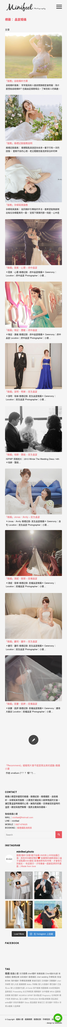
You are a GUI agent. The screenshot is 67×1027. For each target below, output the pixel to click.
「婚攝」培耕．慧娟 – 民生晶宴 (21, 454)
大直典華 (16, 1006)
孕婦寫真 (53, 977)
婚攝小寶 (14, 973)
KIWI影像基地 (54, 988)
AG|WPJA (23, 995)
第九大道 (14, 984)
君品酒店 (54, 998)
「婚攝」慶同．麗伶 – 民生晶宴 (21, 641)
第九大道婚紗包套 (17, 988)
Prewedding (17, 991)
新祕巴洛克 (36, 980)
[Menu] (57, 6)
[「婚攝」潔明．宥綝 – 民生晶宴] (33, 366)
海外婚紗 (15, 980)
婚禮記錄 (15, 976)
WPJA (52, 991)
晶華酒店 (8, 991)
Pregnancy (46, 995)
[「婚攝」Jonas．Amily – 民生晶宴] (33, 491)
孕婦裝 (35, 984)
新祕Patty (15, 998)
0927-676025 (21, 824)
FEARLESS (33, 998)
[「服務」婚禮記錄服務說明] (33, 118)
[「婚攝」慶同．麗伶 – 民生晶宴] (33, 616)
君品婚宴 (33, 1002)
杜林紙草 (55, 995)
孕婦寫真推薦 (25, 980)
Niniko (29, 984)
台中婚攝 (45, 991)
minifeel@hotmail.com (22, 817)
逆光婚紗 (49, 1002)
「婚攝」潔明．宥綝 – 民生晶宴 (21, 391)
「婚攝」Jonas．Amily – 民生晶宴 (22, 517)
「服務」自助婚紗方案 (16, 80)
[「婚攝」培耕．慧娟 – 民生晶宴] (33, 429)
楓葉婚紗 (37, 991)
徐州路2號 (38, 995)
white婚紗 (9, 1002)
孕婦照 (7, 984)
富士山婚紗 (23, 998)
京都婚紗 (52, 980)
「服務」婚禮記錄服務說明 (18, 143)
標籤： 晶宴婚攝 (15, 19)
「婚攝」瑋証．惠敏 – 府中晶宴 (21, 330)
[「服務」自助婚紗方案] (33, 55)
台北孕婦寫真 (28, 991)
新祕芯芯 (41, 1002)
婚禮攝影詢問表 (24, 827)
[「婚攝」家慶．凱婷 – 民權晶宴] (33, 678)
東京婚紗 (14, 995)
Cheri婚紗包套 (51, 973)
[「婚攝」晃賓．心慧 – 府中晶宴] (33, 242)
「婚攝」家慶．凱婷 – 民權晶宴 (21, 703)
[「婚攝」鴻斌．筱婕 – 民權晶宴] (33, 553)
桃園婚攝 (44, 988)
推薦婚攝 (41, 973)
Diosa (27, 1002)
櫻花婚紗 (53, 984)
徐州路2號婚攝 (44, 998)
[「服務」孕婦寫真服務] (33, 179)
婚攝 (7, 973)
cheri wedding (42, 977)
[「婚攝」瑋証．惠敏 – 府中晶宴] (33, 305)
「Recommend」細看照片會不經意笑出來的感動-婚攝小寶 (32, 767)
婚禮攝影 (32, 977)
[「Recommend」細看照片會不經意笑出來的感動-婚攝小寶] (33, 740)
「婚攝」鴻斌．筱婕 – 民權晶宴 (21, 578)
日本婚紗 (45, 980)
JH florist (29, 988)
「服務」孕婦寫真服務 (16, 204)
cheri (59, 980)
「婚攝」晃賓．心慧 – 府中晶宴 (21, 267)
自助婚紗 (24, 977)
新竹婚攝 (36, 988)
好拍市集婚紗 (18, 1002)
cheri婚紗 (32, 973)
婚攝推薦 (22, 984)
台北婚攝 (23, 973)
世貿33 (56, 1002)
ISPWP (30, 995)
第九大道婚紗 (43, 984)
